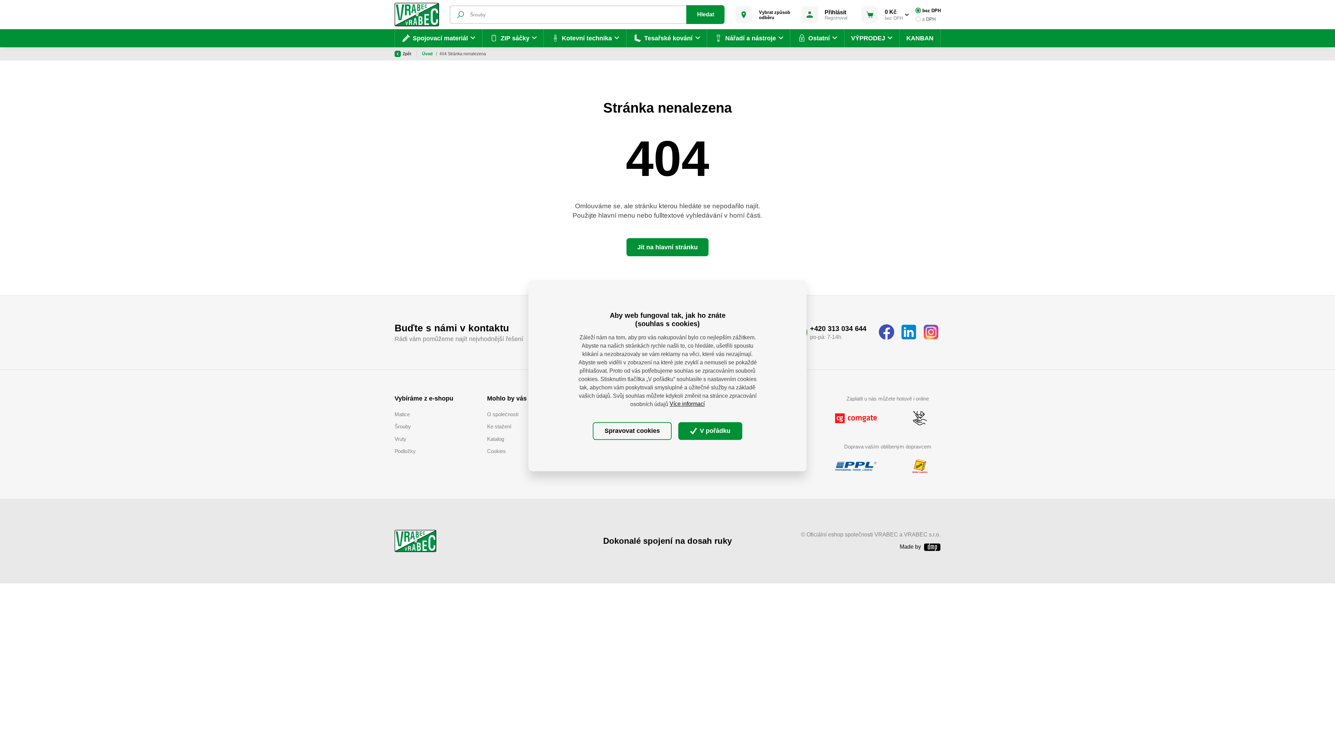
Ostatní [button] (819, 38)
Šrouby (403, 426)
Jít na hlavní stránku (667, 247)
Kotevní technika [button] (587, 38)
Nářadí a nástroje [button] (750, 38)
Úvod (428, 53)
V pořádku (714, 430)
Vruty (400, 439)
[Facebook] (886, 332)
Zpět (407, 53)
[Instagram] (931, 332)
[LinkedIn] (909, 332)
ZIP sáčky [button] (515, 38)
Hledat (705, 14)
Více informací (687, 404)
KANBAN (919, 38)
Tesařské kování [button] (668, 38)
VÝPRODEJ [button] (868, 38)
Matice (402, 414)
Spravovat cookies (632, 430)
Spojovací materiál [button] (440, 38)
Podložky (405, 451)
